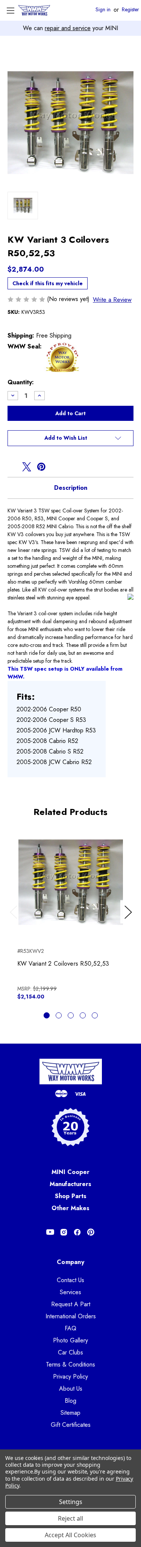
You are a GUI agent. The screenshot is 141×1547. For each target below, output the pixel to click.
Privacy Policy (70, 1376)
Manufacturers (70, 1184)
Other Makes (70, 1208)
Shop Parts (70, 1196)
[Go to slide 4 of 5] (83, 1015)
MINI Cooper (70, 1172)
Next (129, 919)
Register (130, 10)
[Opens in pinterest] (41, 466)
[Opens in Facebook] (77, 1232)
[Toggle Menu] (10, 10)
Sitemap (70, 1412)
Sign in (103, 10)
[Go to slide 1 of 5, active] (47, 1015)
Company (70, 1262)
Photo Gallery (70, 1340)
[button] (70, 438)
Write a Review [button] (112, 299)
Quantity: (21, 382)
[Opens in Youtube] (50, 1232)
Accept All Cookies (70, 1535)
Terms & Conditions (70, 1364)
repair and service (68, 28)
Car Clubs (70, 1352)
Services (70, 1292)
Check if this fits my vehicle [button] (47, 283)
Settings (70, 1502)
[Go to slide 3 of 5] (71, 1015)
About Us (70, 1388)
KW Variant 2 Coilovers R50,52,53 (63, 963)
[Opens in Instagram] (64, 1232)
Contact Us (70, 1280)
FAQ (70, 1328)
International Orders (70, 1316)
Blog (70, 1400)
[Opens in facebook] (12, 466)
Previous (15, 919)
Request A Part (70, 1304)
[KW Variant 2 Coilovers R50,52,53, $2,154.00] (70, 882)
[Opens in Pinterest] (91, 1232)
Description (70, 487)
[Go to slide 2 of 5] (59, 1015)
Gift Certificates (71, 1424)
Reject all (70, 1518)
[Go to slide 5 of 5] (95, 1015)
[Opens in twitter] (26, 466)
